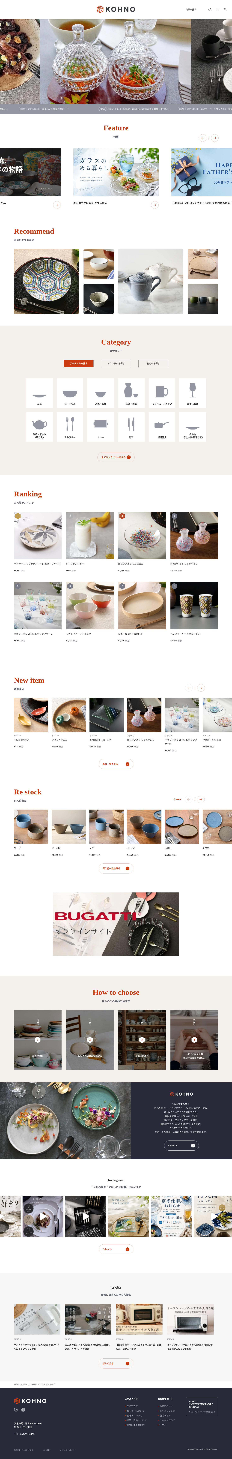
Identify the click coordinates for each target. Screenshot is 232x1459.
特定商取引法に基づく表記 (23, 1450)
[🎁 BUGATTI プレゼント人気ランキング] (54, 1216)
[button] (202, 138)
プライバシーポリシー (67, 1450)
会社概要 (46, 1450)
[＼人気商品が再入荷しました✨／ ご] (182, 1216)
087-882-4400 (27, 1434)
